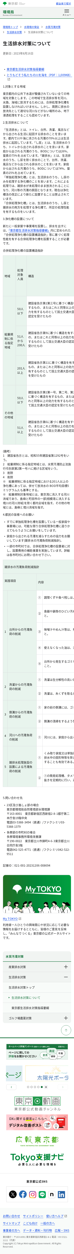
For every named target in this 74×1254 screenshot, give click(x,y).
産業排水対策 (17, 967)
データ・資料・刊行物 (37, 1230)
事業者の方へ (11, 1230)
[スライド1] (28, 1087)
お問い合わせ (11, 1216)
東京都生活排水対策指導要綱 (25, 69)
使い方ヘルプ (54, 1216)
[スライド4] (38, 1087)
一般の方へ (47, 1223)
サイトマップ (11, 1223)
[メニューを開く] (66, 13)
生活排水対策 (17, 977)
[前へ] (11, 1087)
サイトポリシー (33, 1216)
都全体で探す (63, 3)
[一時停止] (46, 1087)
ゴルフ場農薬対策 (20, 1018)
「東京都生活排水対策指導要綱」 (29, 230)
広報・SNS (62, 1230)
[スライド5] (42, 1087)
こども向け (30, 1223)
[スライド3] (35, 1087)
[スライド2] (32, 1087)
